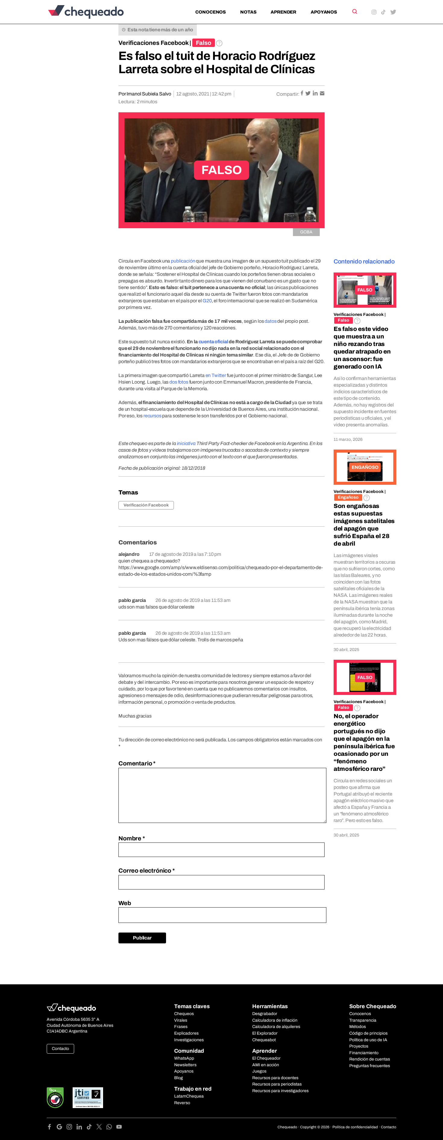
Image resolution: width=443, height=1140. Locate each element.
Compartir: (288, 94)
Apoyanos (324, 12)
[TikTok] (91, 1127)
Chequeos (184, 1013)
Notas (248, 12)
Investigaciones (189, 1040)
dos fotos (178, 382)
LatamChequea (189, 1096)
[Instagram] (72, 1127)
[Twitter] (101, 1127)
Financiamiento (364, 1053)
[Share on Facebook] (302, 93)
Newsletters (185, 1065)
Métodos (357, 1026)
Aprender (283, 12)
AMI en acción (265, 1065)
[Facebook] (52, 1127)
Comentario (137, 763)
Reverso (182, 1103)
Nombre (131, 838)
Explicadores (186, 1033)
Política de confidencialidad (355, 1127)
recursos (152, 415)
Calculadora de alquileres (276, 1026)
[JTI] (88, 1097)
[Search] (354, 11)
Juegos (259, 1071)
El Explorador (265, 1033)
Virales (180, 1020)
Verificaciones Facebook (153, 42)
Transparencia (362, 1020)
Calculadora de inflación (274, 1020)
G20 (207, 300)
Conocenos (210, 12)
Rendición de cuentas (369, 1059)
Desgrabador (264, 1013)
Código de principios (368, 1033)
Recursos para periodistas (277, 1084)
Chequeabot (264, 1040)
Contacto (60, 1048)
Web (124, 903)
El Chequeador (266, 1058)
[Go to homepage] (96, 12)
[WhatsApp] (111, 1127)
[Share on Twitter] (308, 93)
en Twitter (216, 375)
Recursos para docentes (275, 1078)
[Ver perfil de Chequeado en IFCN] (55, 1097)
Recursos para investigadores (280, 1091)
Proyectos (358, 1046)
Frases (180, 1026)
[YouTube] (119, 1127)
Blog (178, 1078)
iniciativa (186, 443)
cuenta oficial (213, 341)
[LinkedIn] (81, 1127)
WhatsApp (184, 1058)
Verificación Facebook (146, 505)
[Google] (62, 1127)
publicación (183, 260)
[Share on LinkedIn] (316, 93)
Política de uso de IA (368, 1040)
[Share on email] (322, 93)
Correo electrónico (146, 870)
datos (270, 321)
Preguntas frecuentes (369, 1066)
